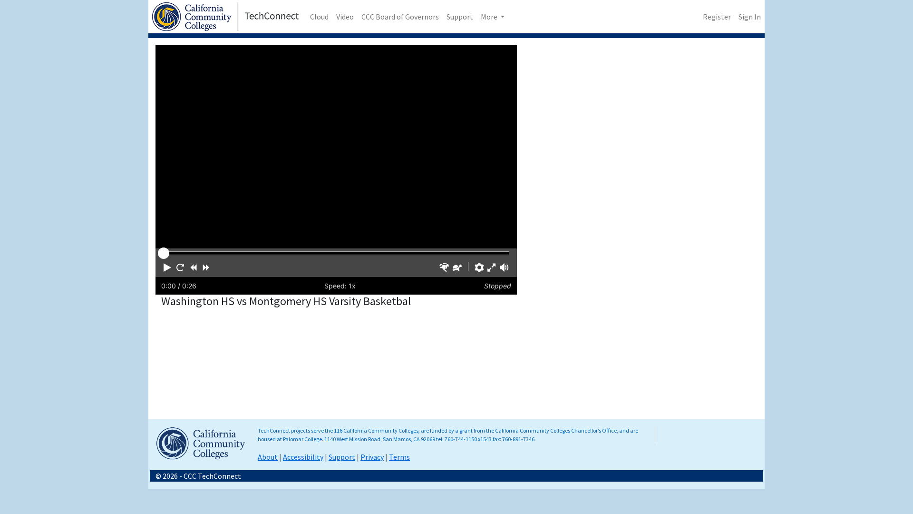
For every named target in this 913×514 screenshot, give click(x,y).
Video (345, 16)
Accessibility (303, 457)
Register (717, 16)
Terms (399, 457)
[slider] (163, 253)
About (268, 457)
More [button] (490, 16)
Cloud (319, 16)
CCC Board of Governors (400, 16)
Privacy (372, 457)
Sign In (749, 16)
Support (460, 16)
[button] (167, 267)
